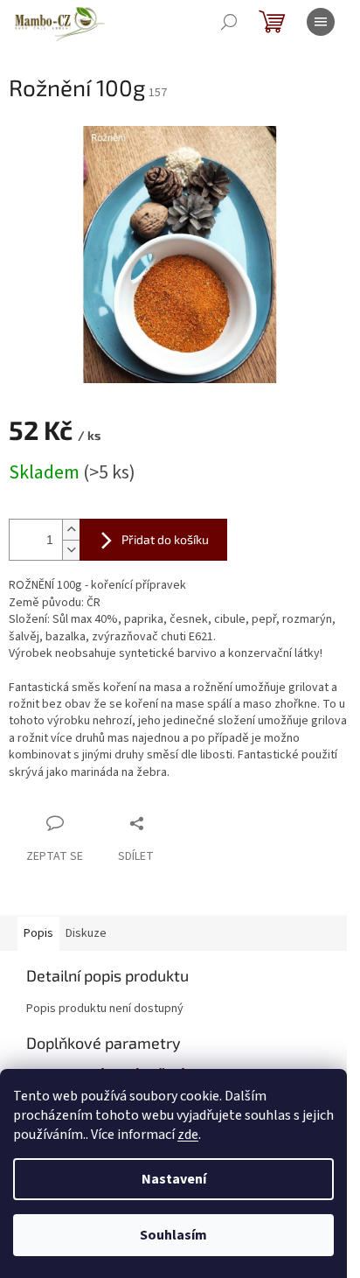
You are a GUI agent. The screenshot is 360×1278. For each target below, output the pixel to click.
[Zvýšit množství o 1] (71, 530)
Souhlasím (173, 1235)
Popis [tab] (38, 933)
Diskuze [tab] (86, 933)
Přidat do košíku (165, 539)
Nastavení (174, 1179)
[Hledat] (228, 21)
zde (187, 1134)
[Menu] (320, 21)
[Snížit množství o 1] (71, 550)
